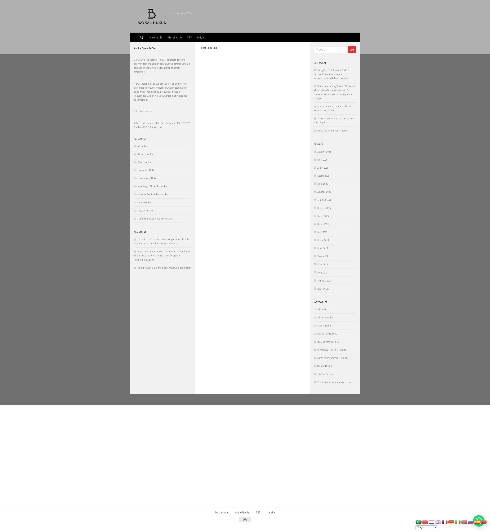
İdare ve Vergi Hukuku (148, 178)
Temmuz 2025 (324, 199)
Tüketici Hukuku (145, 210)
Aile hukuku (143, 146)
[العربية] (419, 521)
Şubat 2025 (323, 240)
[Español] (477, 521)
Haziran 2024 (324, 288)
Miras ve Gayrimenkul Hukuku (152, 194)
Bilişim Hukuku (145, 154)
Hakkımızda (156, 37)
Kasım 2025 (323, 175)
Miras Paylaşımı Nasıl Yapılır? (332, 130)
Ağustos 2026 (324, 151)
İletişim (201, 37)
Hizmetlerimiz (174, 37)
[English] (438, 521)
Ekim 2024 (322, 264)
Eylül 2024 (322, 272)
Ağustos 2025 (324, 191)
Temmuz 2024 (324, 280)
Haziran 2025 (324, 208)
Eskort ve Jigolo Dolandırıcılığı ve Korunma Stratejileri (164, 267)
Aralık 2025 (322, 167)
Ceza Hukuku (144, 162)
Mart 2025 (322, 232)
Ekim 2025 (322, 183)
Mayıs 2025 (323, 216)
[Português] (464, 521)
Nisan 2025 (322, 224)
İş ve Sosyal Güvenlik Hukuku (152, 186)
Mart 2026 (322, 159)
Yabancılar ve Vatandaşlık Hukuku (154, 218)
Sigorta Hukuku (145, 202)
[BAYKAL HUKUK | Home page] (152, 16)
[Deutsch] (451, 521)
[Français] (445, 521)
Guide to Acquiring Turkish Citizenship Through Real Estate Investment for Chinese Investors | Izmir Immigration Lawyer (162, 255)
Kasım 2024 (323, 256)
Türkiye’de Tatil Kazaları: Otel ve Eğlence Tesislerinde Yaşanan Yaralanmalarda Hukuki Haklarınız (331, 74)
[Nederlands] (432, 521)
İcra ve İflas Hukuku (147, 170)
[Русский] (471, 521)
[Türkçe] (484, 521)
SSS (189, 37)
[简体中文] (425, 521)
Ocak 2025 (322, 248)
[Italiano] (458, 521)
